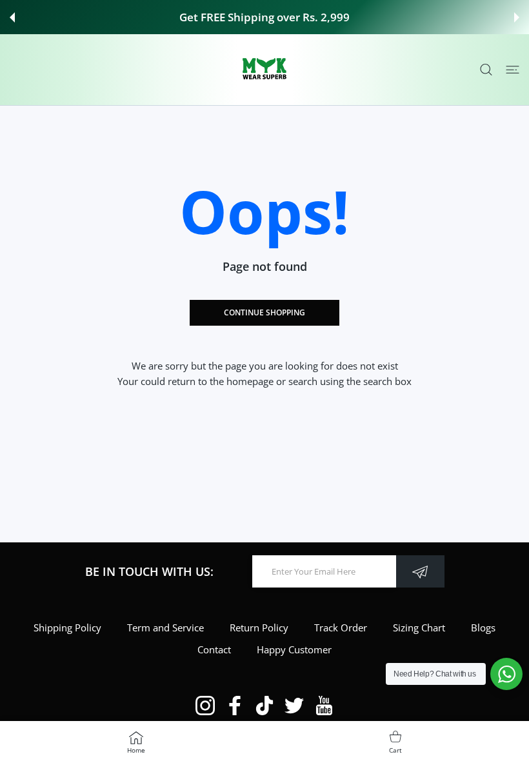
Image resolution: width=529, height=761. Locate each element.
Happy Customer (294, 649)
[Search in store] (486, 70)
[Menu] (512, 70)
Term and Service (165, 627)
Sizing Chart (419, 627)
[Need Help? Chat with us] (506, 674)
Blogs (483, 627)
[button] (12, 17)
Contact (214, 649)
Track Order (340, 627)
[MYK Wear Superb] (264, 69)
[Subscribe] (420, 571)
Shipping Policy (67, 627)
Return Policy (259, 627)
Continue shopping (264, 312)
